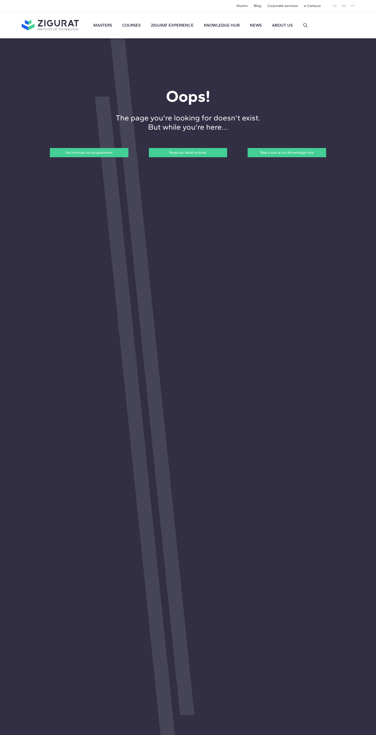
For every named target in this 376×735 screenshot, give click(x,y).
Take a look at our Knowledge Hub (287, 152)
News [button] (256, 25)
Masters (102, 25)
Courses (131, 25)
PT (353, 6)
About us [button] (282, 25)
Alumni (242, 6)
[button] (305, 25)
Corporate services (283, 6)
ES (335, 6)
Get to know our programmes (89, 152)
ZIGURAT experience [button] (172, 25)
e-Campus (312, 6)
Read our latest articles (187, 152)
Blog (257, 6)
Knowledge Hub (222, 25)
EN (344, 6)
